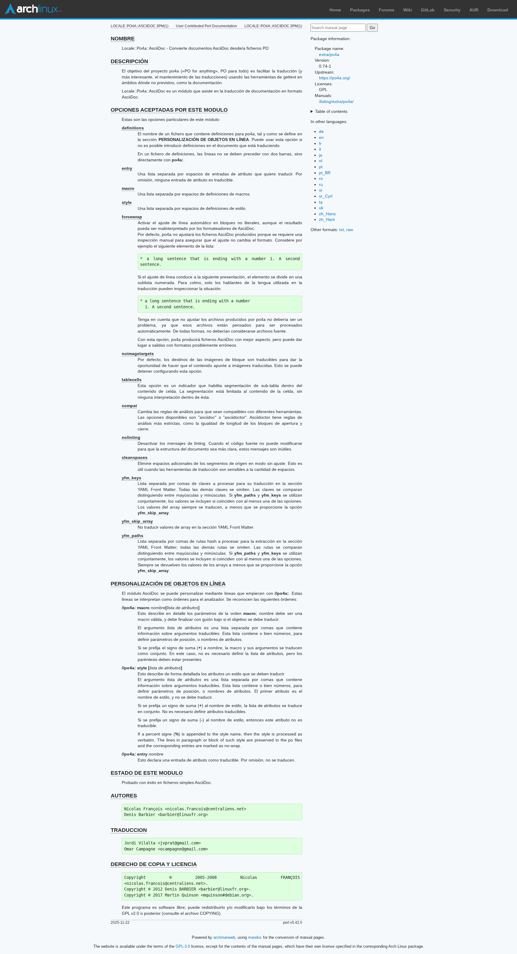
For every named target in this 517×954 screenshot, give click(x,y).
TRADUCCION (129, 830)
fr (320, 143)
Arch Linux (32, 9)
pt (321, 166)
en (321, 137)
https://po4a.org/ (334, 77)
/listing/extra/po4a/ (336, 101)
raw (349, 229)
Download (497, 9)
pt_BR (325, 172)
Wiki (407, 9)
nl (320, 160)
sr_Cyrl (325, 196)
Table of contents (331, 111)
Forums (386, 9)
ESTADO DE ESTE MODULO (147, 773)
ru (321, 184)
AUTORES (124, 796)
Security (452, 9)
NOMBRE (123, 39)
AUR (473, 9)
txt (341, 229)
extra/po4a (329, 54)
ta (321, 202)
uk (321, 207)
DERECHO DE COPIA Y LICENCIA (154, 864)
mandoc (255, 937)
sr (321, 190)
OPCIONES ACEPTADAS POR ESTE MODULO (169, 110)
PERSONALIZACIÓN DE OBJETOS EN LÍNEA (168, 584)
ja (320, 155)
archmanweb (224, 937)
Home (335, 9)
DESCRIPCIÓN (129, 61)
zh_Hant (327, 219)
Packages (360, 9)
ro (321, 178)
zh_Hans (327, 213)
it (320, 149)
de (321, 131)
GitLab (428, 9)
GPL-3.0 (183, 946)
